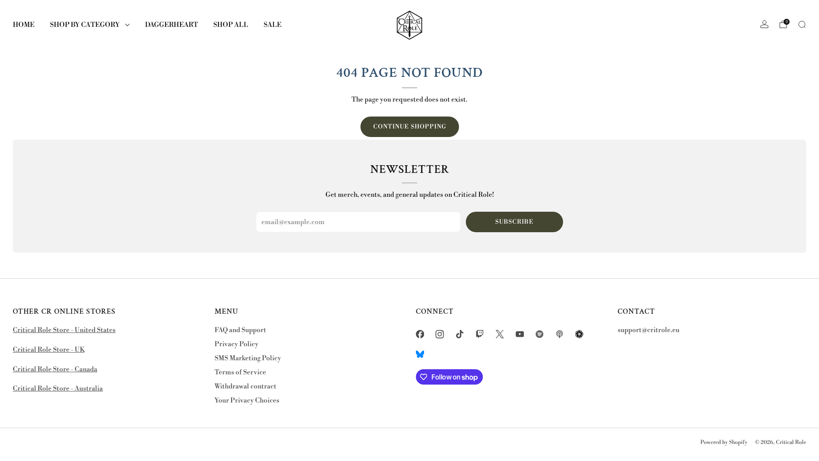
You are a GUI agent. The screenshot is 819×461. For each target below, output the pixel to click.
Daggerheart (171, 24)
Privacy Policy (236, 344)
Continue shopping (409, 127)
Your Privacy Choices (247, 401)
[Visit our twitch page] (480, 334)
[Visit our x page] (500, 334)
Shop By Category (85, 24)
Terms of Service (240, 372)
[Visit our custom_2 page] (560, 334)
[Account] (764, 24)
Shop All (230, 24)
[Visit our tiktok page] (460, 334)
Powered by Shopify (723, 442)
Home (24, 24)
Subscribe (514, 222)
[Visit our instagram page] (440, 334)
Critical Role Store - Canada (55, 369)
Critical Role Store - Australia (58, 389)
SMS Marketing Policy (248, 358)
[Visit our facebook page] (420, 334)
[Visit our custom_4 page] (420, 354)
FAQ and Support (240, 330)
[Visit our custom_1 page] (540, 334)
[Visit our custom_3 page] (579, 334)
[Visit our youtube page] (520, 334)
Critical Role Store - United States (64, 330)
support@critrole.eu (649, 330)
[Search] (802, 24)
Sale (273, 24)
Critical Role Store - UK (48, 350)
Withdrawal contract (245, 386)
